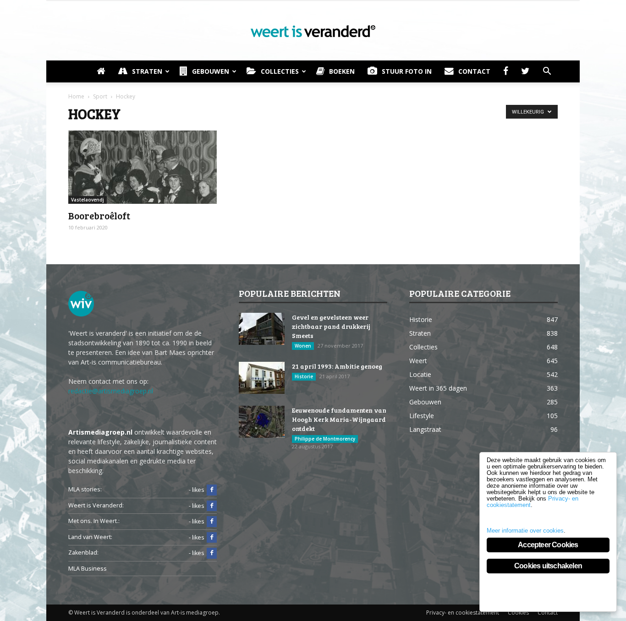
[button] (547, 71)
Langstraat (425, 429)
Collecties (280, 71)
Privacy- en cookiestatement (462, 612)
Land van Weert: (90, 537)
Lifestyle (421, 415)
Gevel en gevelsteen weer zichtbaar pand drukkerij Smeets (331, 326)
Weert (418, 360)
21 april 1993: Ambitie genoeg (337, 366)
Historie (304, 376)
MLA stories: (85, 489)
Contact (474, 71)
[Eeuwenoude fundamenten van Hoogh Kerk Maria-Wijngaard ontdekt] (262, 422)
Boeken (342, 71)
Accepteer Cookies (548, 545)
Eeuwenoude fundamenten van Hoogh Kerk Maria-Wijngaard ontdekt (339, 419)
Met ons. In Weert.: (94, 521)
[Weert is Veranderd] (313, 31)
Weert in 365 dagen (438, 388)
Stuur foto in (407, 71)
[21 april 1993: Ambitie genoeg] (262, 378)
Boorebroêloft (99, 215)
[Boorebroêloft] (142, 167)
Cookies (518, 612)
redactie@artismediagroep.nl (110, 391)
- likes (196, 490)
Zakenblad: (83, 552)
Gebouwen (210, 71)
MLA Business (87, 568)
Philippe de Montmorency (325, 439)
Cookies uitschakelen (548, 566)
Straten (147, 71)
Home (76, 96)
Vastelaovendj (87, 199)
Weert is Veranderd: (96, 505)
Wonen (303, 346)
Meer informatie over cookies (525, 530)
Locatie (420, 374)
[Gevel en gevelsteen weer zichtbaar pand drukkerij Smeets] (262, 329)
